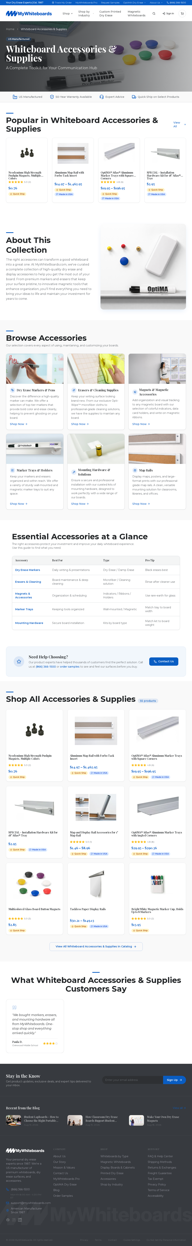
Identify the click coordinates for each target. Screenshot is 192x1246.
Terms (98, 1239)
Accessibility (156, 1195)
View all (178, 1108)
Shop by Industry (84, 13)
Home (10, 29)
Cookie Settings (131, 1239)
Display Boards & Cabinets (117, 1167)
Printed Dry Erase (112, 1173)
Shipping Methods (160, 1162)
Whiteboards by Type (114, 1156)
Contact (112, 1239)
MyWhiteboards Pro (86, 2)
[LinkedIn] (20, 1220)
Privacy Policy (157, 1184)
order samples (70, 666)
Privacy (84, 1239)
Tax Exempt (155, 1179)
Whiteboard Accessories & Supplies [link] (44, 29)
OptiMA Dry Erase (133, 2)
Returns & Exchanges (162, 1167)
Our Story (59, 1162)
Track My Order (63, 2)
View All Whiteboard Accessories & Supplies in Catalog (94, 946)
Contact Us (166, 661)
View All (176, 124)
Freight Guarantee (160, 1173)
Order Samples (63, 1195)
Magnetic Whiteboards (137, 13)
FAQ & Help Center (160, 1156)
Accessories (108, 1179)
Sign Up (172, 1080)
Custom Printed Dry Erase (110, 13)
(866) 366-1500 (178, 2)
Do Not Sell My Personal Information (166, 1239)
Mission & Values (64, 1167)
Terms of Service (159, 1190)
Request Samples (110, 2)
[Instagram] (14, 1220)
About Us (155, 2)
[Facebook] (8, 1220)
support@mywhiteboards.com (27, 1203)
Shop (66, 13)
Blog (56, 1190)
